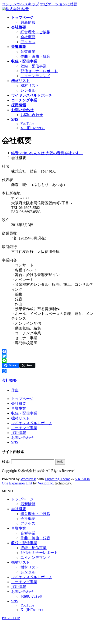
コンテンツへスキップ (20, 4)
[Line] (48, 360)
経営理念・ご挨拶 (35, 32)
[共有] (48, 371)
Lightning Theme (57, 479)
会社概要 (28, 37)
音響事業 (28, 51)
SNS (14, 442)
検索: (6, 462)
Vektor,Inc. (46, 483)
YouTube (27, 124)
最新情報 (28, 22)
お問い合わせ (32, 115)
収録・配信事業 (34, 66)
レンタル (28, 90)
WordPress (28, 479)
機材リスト (30, 86)
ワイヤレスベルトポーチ (31, 423)
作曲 (15, 390)
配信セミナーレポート (39, 71)
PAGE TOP (11, 618)
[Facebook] (48, 351)
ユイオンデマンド (35, 76)
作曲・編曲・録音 (35, 56)
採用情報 (18, 433)
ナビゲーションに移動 (58, 4)
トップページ (22, 399)
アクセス (28, 42)
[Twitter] (48, 356)
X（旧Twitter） (33, 128)
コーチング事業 (24, 428)
